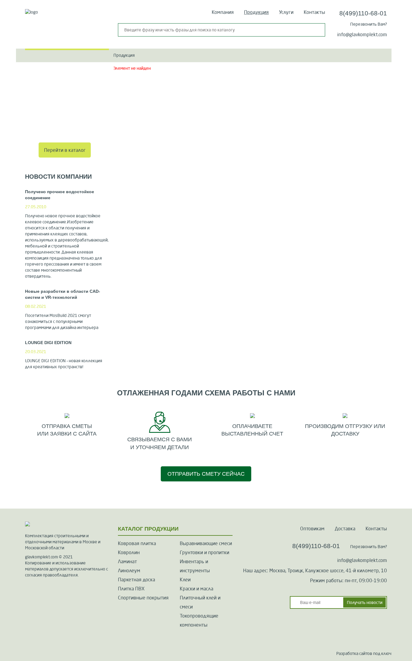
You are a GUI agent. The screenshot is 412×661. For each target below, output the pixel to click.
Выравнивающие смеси (206, 543)
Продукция (256, 12)
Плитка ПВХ (131, 589)
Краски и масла (196, 589)
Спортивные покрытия (143, 598)
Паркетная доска (136, 579)
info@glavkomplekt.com (362, 34)
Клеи (185, 579)
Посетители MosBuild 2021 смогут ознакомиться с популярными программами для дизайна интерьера (61, 321)
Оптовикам (312, 528)
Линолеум (129, 570)
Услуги (286, 12)
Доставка (345, 528)
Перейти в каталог (65, 150)
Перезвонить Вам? (368, 24)
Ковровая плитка (137, 543)
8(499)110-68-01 (363, 13)
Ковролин (129, 552)
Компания (223, 12)
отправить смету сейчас (206, 474)
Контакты (314, 12)
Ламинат (127, 561)
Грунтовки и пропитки (204, 552)
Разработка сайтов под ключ (363, 653)
